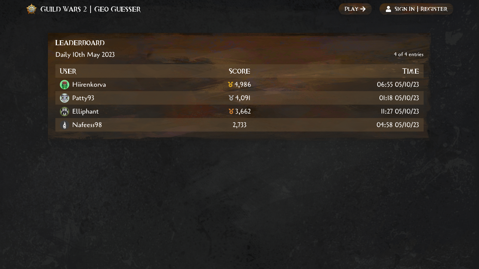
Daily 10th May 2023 (85, 54)
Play (352, 9)
